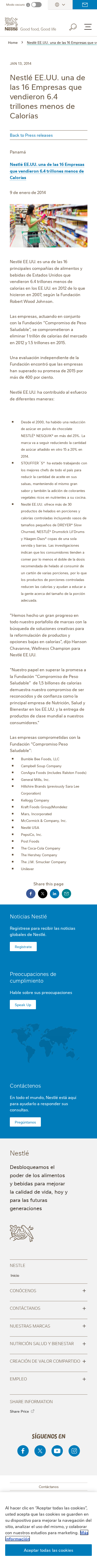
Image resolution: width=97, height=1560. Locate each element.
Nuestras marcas (48, 1325)
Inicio (15, 1275)
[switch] (36, 4)
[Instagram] (74, 1451)
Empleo (48, 1378)
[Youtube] (57, 1451)
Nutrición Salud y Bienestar (48, 1343)
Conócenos (48, 1290)
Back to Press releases (31, 135)
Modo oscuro (15, 4)
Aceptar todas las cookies (48, 1550)
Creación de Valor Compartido (48, 1360)
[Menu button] (88, 27)
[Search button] (76, 26)
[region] (48, 1526)
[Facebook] (23, 1451)
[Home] (31, 24)
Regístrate (23, 946)
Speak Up (23, 1004)
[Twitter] (40, 1451)
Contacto (85, 4)
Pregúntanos (25, 1122)
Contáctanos (48, 1308)
